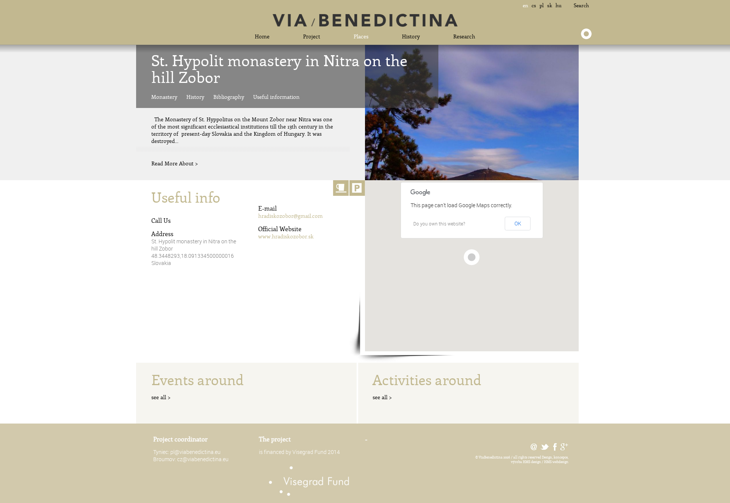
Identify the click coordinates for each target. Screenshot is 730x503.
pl (542, 5)
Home (262, 36)
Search (581, 5)
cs (534, 5)
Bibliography (228, 96)
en (525, 5)
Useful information (276, 96)
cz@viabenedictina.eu (203, 459)
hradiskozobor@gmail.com (290, 215)
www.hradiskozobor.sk (286, 236)
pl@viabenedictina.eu (195, 451)
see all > (161, 397)
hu (558, 5)
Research (464, 36)
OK (517, 223)
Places (361, 36)
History (411, 36)
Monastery (164, 96)
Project (311, 36)
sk (549, 5)
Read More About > (174, 163)
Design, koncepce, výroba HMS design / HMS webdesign (539, 459)
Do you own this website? (439, 224)
